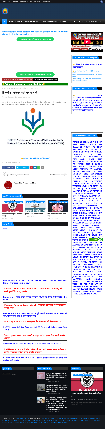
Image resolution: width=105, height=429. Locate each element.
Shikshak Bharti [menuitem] (92, 21)
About (9, 2)
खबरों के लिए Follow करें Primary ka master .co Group (36, 74)
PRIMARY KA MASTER (22, 418)
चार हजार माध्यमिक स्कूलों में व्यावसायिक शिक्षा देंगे (12, 215)
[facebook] (101, 1)
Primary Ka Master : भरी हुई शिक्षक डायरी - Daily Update (17, 79)
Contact (15, 2)
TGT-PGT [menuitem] (73, 21)
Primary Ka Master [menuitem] (15, 21)
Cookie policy (46, 2)
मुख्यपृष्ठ (4, 88)
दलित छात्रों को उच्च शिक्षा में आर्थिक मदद (57, 215)
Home (4, 2)
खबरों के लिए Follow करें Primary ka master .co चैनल (36, 39)
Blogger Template (26, 426)
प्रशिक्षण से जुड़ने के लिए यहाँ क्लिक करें (36, 158)
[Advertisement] (35, 57)
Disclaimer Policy (35, 2)
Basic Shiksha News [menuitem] (32, 21)
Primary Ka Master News (14, 88)
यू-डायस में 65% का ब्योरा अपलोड (34, 214)
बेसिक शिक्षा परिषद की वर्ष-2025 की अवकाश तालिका (45, 79)
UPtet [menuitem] (81, 21)
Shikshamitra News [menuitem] (50, 21)
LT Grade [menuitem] (63, 21)
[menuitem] (4, 21)
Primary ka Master (8, 97)
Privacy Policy (24, 2)
